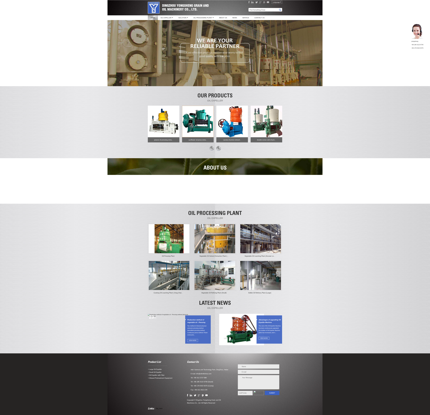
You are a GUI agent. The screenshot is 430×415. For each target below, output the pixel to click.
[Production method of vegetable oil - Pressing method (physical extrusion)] (170, 315)
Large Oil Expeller (155, 369)
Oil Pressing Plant (168, 256)
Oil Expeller (215, 100)
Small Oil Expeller (155, 372)
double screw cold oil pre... (266, 140)
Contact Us (193, 362)
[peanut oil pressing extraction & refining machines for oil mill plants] (163, 121)
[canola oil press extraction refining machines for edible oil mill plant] (232, 121)
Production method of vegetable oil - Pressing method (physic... (196, 321)
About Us (215, 168)
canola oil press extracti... (232, 140)
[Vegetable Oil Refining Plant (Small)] (215, 275)
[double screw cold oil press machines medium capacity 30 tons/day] (266, 121)
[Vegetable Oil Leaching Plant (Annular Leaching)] (260, 238)
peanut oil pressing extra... (163, 140)
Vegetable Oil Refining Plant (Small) (214, 293)
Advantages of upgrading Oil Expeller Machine (270, 321)
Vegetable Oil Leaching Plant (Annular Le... (260, 256)
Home (152, 18)
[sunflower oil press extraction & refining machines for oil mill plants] (198, 121)
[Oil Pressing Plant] (169, 238)
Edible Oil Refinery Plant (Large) (259, 293)
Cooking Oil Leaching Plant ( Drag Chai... (168, 293)
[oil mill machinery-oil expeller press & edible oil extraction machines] (154, 8)
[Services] (215, 53)
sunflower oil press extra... (198, 140)
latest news (215, 303)
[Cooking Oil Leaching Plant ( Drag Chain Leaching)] (169, 275)
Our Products (215, 96)
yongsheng (414, 41)
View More (193, 340)
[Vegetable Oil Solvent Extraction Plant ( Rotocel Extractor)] (215, 238)
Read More (215, 194)
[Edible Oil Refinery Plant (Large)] (260, 275)
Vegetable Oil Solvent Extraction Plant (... (213, 256)
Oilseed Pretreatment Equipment (160, 378)
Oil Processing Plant (215, 213)
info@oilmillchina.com (203, 374)
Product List (154, 362)
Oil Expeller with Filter (156, 375)
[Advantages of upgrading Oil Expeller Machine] (241, 330)
